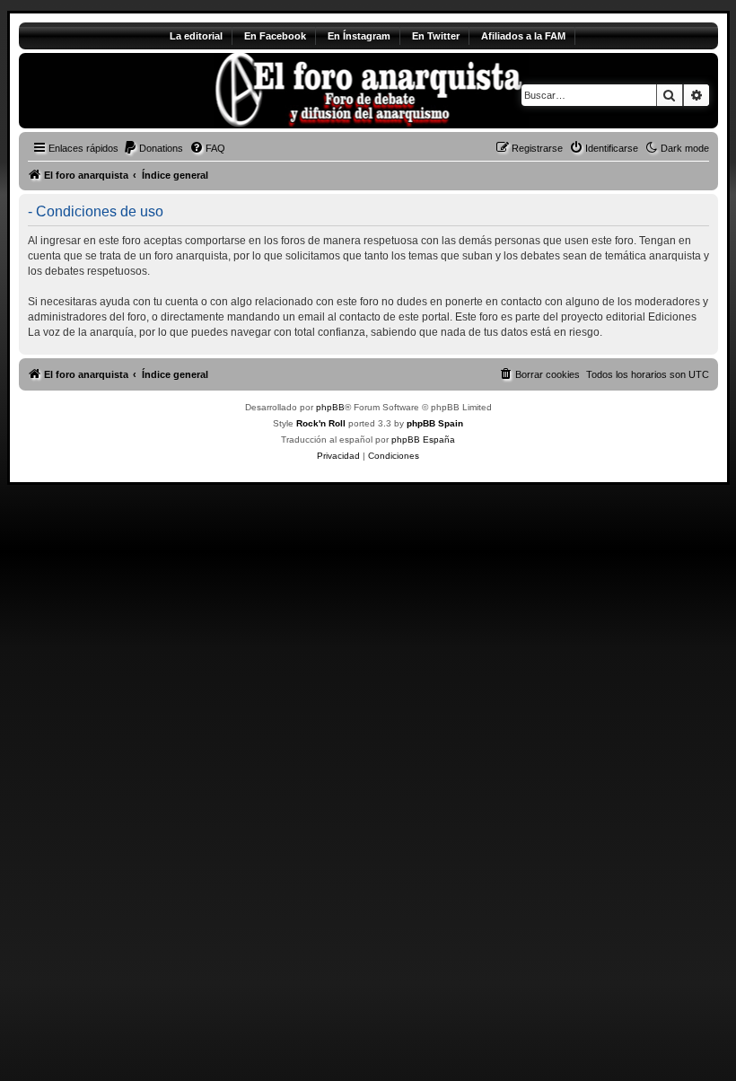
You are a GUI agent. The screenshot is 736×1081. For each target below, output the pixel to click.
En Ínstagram (359, 36)
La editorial (196, 36)
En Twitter (436, 36)
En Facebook (275, 36)
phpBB (330, 407)
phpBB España (423, 439)
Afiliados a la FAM (523, 36)
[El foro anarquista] (168, 90)
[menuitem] (153, 148)
